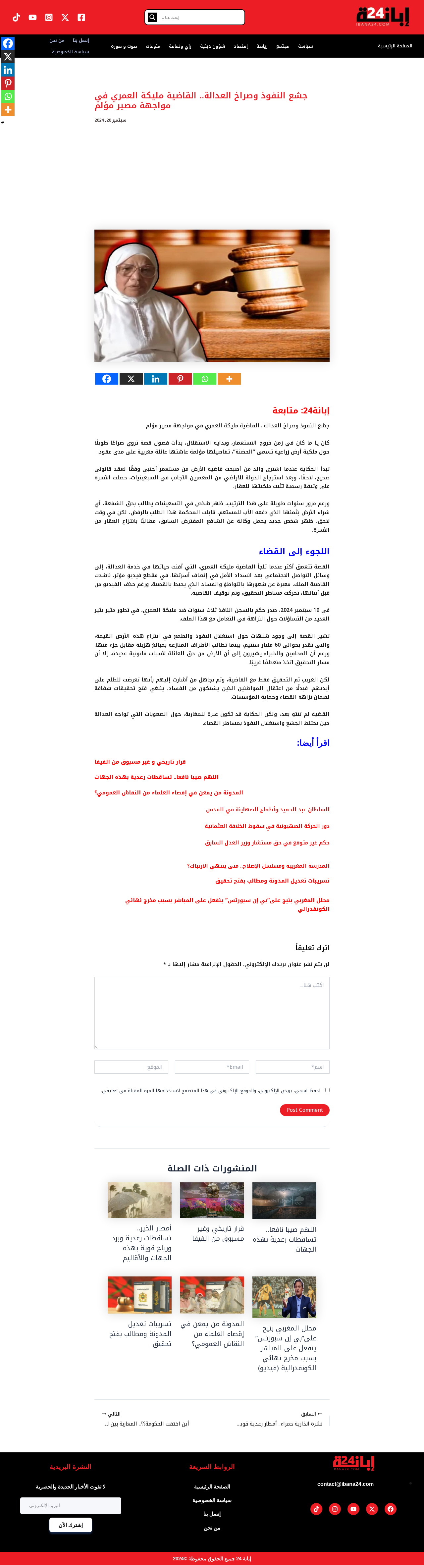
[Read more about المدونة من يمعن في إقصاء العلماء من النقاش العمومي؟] (212, 1295)
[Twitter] (65, 17)
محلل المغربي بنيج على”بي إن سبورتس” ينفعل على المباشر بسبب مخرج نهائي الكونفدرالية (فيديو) (285, 1348)
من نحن (56, 40)
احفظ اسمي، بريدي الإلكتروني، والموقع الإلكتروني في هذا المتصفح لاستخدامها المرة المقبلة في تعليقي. (210, 1090)
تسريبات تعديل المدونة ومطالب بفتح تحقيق (272, 881)
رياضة (262, 46)
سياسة (305, 46)
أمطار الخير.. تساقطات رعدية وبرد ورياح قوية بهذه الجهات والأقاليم (142, 1243)
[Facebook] (81, 17)
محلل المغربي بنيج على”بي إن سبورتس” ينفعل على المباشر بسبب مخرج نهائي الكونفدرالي (227, 904)
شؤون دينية (212, 46)
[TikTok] (16, 17)
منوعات (153, 46)
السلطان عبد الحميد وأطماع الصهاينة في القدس (268, 809)
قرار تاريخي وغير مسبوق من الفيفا (218, 1233)
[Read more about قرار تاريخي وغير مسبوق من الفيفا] (212, 1200)
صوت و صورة (124, 46)
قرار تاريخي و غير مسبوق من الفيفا (140, 762)
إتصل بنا (81, 40)
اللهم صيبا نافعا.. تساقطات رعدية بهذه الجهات (156, 777)
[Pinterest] (180, 379)
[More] (229, 379)
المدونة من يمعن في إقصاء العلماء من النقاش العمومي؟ (168, 792)
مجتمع (283, 46)
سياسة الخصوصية (70, 52)
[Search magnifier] (152, 17)
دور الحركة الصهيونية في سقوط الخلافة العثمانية (267, 826)
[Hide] (2, 122)
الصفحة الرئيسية (395, 46)
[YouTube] (32, 17)
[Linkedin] (155, 379)
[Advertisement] (212, 176)
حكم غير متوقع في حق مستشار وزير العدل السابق (267, 842)
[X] (131, 379)
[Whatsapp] (204, 379)
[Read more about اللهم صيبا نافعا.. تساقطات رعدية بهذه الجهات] (284, 1200)
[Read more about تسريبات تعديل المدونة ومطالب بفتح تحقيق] (140, 1295)
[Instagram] (49, 17)
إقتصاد (241, 46)
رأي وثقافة (180, 46)
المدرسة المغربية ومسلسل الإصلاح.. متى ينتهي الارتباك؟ (258, 866)
